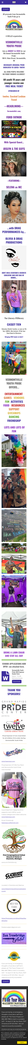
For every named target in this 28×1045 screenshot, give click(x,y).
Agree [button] (22, 1042)
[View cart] (25, 2)
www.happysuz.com (8, 761)
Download (16, 681)
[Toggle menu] (2, 2)
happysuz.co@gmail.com (10, 823)
